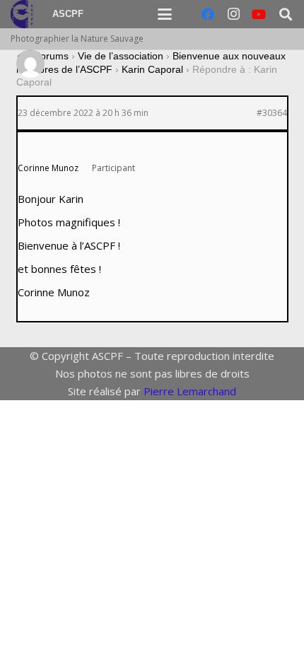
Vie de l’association (120, 56)
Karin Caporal (152, 69)
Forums (51, 56)
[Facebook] (208, 14)
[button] (164, 14)
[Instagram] (233, 14)
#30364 (272, 113)
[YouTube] (258, 14)
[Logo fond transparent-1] (24, 14)
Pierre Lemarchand (190, 391)
